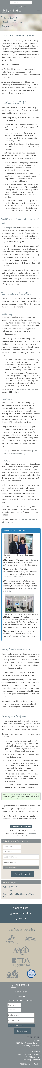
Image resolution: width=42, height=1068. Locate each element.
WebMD (29, 158)
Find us (25, 636)
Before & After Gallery (12, 887)
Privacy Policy (21, 992)
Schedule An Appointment (21, 826)
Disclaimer (21, 996)
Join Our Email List (22, 913)
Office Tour (8, 890)
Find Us (22, 918)
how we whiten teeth (26, 389)
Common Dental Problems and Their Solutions (18, 895)
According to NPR (8, 227)
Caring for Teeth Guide (17, 794)
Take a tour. (18, 576)
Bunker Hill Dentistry (33, 1064)
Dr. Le (33, 560)
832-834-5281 (21, 7)
